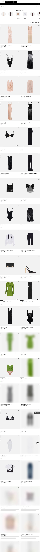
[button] (29, 274)
